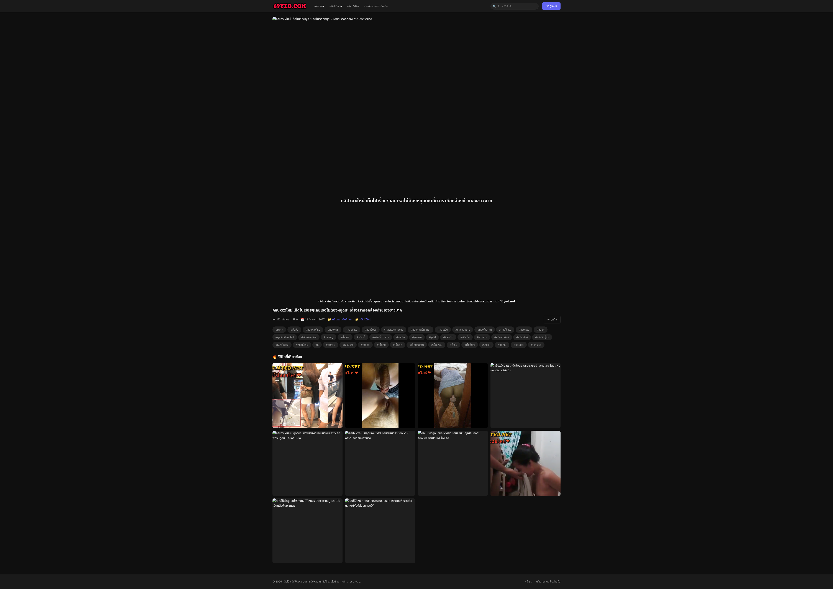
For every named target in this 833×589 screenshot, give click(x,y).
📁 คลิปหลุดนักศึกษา (340, 319)
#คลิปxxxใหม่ (313, 329)
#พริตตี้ (361, 337)
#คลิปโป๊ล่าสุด (484, 329)
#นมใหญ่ (328, 337)
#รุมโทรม (417, 337)
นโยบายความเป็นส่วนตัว (548, 581)
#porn (279, 329)
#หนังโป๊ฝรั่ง (282, 344)
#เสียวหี (486, 344)
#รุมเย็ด (400, 337)
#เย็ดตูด (397, 344)
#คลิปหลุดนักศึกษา (420, 329)
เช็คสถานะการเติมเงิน (376, 6)
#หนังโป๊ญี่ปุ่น (542, 337)
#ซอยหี (540, 329)
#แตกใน (502, 344)
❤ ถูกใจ (552, 319)
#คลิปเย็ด (443, 329)
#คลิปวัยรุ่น (371, 329)
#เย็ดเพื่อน (436, 344)
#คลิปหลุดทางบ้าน (393, 329)
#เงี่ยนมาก (348, 344)
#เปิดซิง (365, 344)
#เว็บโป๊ (453, 344)
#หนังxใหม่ (522, 337)
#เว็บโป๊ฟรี (469, 344)
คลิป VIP (352, 6)
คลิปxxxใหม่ (325, 301)
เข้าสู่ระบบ (551, 6)
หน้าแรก (318, 6)
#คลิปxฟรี (333, 329)
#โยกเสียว (536, 344)
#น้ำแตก (345, 337)
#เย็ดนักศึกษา (417, 344)
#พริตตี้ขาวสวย (380, 337)
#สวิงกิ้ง (465, 337)
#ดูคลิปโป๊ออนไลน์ (284, 337)
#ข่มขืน (294, 329)
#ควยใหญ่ (524, 329)
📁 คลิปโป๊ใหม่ (363, 319)
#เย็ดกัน (381, 344)
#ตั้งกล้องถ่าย (308, 337)
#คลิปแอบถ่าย (462, 329)
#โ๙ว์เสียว (519, 344)
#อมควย (330, 344)
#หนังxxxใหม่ (501, 337)
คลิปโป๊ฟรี (335, 6)
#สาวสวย (482, 337)
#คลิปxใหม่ (351, 329)
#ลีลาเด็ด (448, 337)
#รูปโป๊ (432, 337)
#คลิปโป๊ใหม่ (505, 329)
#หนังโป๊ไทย (302, 344)
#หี (317, 344)
